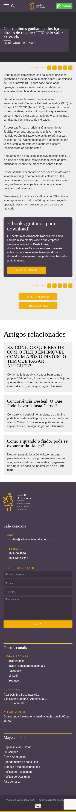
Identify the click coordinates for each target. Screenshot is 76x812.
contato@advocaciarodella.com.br (29, 539)
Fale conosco (12, 781)
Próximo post (38, 305)
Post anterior (38, 296)
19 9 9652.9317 (18, 558)
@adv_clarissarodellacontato (26, 665)
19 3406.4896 (17, 553)
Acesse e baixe (26, 270)
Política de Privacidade (18, 771)
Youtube (13, 680)
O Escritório (11, 752)
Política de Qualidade (17, 776)
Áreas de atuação (15, 756)
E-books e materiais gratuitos (22, 766)
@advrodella (16, 660)
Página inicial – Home (17, 747)
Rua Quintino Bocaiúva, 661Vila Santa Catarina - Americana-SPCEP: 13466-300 (26, 699)
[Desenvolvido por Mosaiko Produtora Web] (38, 806)
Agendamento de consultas (21, 761)
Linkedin (13, 675)
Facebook (14, 670)
